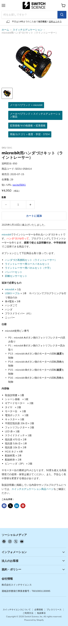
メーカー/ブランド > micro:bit (26, 105)
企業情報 (38, 609)
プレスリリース (54, 609)
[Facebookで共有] (4, 505)
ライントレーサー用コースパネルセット (27, 264)
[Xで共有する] (10, 505)
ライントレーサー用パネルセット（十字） (28, 268)
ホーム (5, 29)
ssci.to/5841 (19, 184)
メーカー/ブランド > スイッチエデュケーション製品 (35, 115)
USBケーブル (12, 293)
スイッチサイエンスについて (17, 609)
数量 (4, 197)
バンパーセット (13, 272)
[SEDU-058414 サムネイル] (7, 93)
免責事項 (41, 613)
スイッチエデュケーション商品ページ (33, 489)
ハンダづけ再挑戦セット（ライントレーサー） (31, 260)
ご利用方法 (28, 613)
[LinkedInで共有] (16, 505)
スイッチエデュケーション (27, 29)
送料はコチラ (55, 21)
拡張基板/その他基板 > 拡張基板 (28, 125)
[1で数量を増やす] (30, 204)
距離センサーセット (16, 276)
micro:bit (6, 234)
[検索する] (61, 14)
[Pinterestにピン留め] (22, 505)
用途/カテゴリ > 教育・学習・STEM (30, 134)
